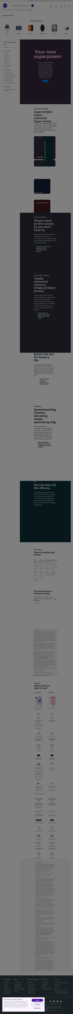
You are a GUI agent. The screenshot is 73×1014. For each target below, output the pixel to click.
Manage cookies (37, 1008)
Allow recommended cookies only (37, 1004)
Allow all (37, 1000)
